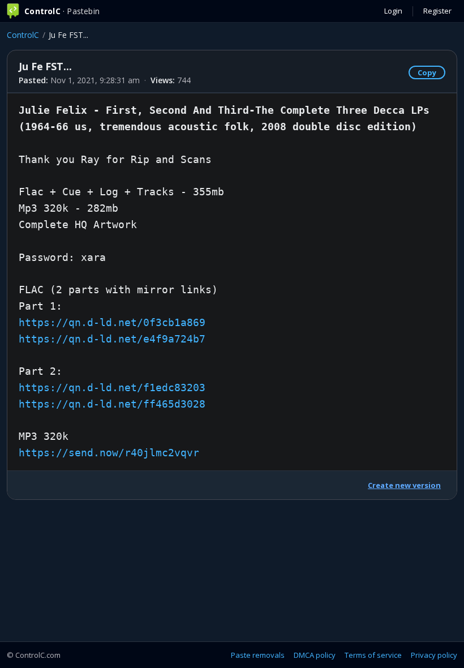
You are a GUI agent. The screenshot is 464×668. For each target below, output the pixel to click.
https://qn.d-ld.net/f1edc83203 (112, 387)
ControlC (23, 34)
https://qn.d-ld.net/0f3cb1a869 (112, 322)
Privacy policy (434, 655)
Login (393, 11)
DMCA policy (315, 655)
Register (437, 11)
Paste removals (258, 655)
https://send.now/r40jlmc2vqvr (109, 453)
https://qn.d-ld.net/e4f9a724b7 (112, 339)
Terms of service (373, 655)
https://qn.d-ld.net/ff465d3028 (112, 404)
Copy (427, 72)
